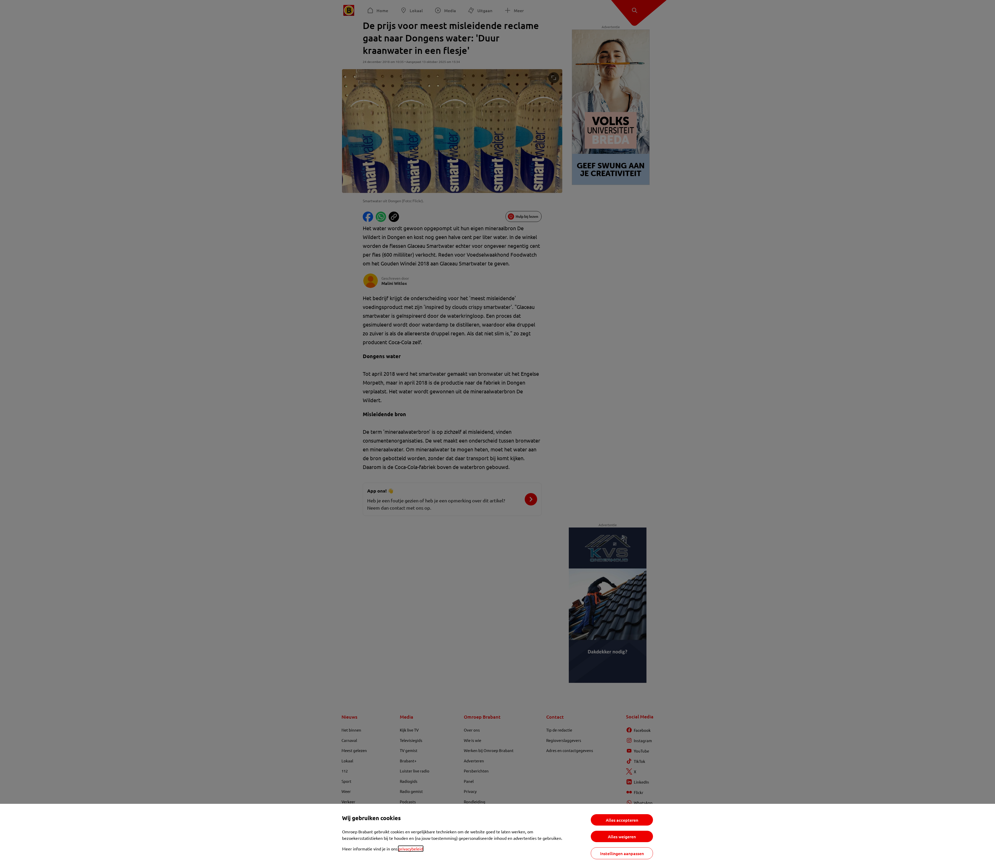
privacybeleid (411, 848)
